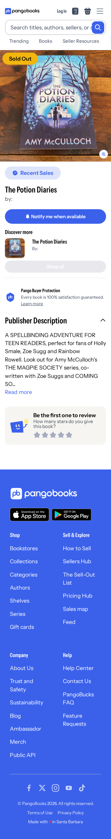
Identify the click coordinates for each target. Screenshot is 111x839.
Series (17, 614)
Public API (22, 755)
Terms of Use (40, 812)
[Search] (98, 27)
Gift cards (22, 627)
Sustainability (26, 702)
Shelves (19, 600)
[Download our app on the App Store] (29, 514)
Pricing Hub (77, 595)
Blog (15, 715)
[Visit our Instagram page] (55, 788)
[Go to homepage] (22, 11)
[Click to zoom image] (55, 106)
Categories (23, 574)
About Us (21, 668)
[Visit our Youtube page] (68, 788)
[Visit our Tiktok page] (82, 788)
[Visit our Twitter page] (42, 788)
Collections (24, 561)
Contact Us (77, 681)
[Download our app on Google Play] (71, 515)
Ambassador (25, 728)
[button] (55, 321)
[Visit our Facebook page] (29, 788)
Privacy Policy (71, 812)
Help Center (78, 668)
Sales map (75, 609)
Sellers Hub (77, 561)
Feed (69, 622)
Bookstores (24, 548)
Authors (20, 587)
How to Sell (77, 548)
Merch (18, 741)
